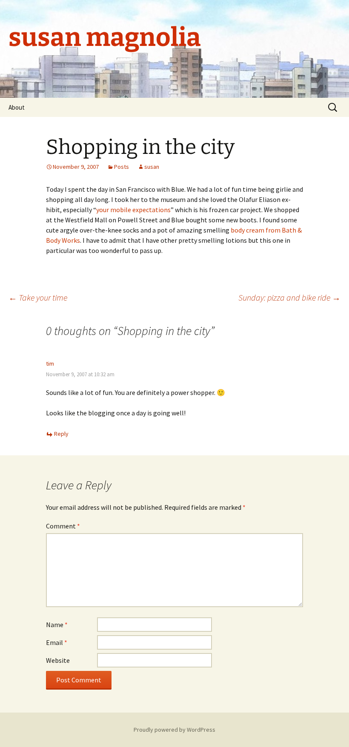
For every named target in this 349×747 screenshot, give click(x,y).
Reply (61, 433)
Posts (121, 166)
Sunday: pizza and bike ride (289, 297)
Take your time (38, 297)
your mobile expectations (133, 209)
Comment (63, 526)
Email (56, 642)
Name (57, 624)
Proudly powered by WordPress (174, 729)
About (17, 107)
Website (58, 660)
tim (50, 363)
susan (151, 166)
